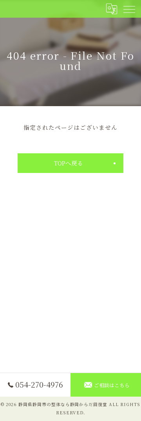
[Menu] (129, 8)
